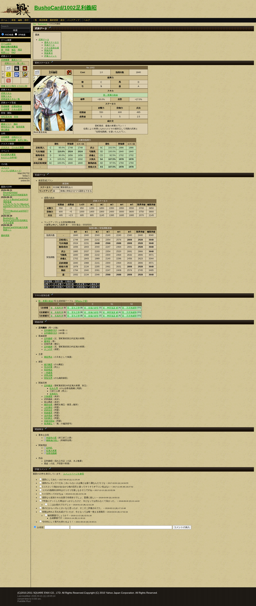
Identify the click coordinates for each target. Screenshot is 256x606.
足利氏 (49, 448)
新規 (13, 20)
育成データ (49, 45)
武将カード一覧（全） (15, 63)
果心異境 (5, 130)
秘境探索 (20, 127)
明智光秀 (48, 378)
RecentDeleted (10, 192)
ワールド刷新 (17, 147)
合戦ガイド (16, 137)
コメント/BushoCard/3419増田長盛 (15, 200)
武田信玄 (48, 410)
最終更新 (54, 20)
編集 (20, 20)
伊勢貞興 (48, 375)
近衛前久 (54, 394)
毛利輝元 (48, 418)
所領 (16, 116)
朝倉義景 (48, 413)
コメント (5, 168)
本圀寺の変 (51, 437)
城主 (13, 49)
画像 (3, 86)
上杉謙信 (48, 407)
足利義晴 (48, 338)
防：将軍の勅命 (110, 95)
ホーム (4, 20)
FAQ (13, 52)
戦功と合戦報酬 (8, 140)
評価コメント (50, 56)
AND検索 (9, 34)
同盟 (7, 49)
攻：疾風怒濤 (57, 308)
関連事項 (48, 53)
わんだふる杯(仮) (9, 157)
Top (34, 24)
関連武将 (48, 50)
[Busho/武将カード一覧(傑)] (25, 76)
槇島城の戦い (52, 440)
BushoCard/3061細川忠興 (15, 227)
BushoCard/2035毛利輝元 (15, 220)
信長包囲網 (51, 453)
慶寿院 (47, 341)
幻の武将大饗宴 (8, 154)
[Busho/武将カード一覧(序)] (16, 76)
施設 (16, 124)
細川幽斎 (48, 364)
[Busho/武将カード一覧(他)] (8, 82)
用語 (20, 49)
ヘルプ (87, 20)
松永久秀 (54, 388)
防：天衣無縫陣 (129, 308)
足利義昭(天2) (50, 330)
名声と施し (23, 140)
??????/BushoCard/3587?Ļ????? (15, 212)
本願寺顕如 (49, 421)
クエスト (5, 147)
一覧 (35, 20)
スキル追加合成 (51, 48)
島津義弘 (48, 423)
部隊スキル (6, 96)
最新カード (16, 60)
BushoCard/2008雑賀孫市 (15, 195)
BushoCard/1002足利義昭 (65, 7)
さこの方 (48, 349)
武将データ (44, 39)
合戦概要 (5, 137)
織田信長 (48, 404)
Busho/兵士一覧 (10, 218)
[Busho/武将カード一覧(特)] (25, 70)
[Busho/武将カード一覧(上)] (8, 76)
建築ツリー (6, 124)
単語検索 (43, 20)
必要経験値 (16, 106)
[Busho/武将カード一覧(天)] (8, 70)
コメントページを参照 (73, 474)
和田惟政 (48, 370)
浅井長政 (48, 415)
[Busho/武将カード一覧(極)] (16, 70)
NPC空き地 (6, 116)
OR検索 (21, 34)
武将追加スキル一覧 (10, 99)
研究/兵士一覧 (7, 127)
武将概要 (5, 60)
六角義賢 (48, 396)
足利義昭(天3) (50, 333)
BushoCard (42, 24)
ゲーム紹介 (6, 44)
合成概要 (5, 109)
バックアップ (73, 20)
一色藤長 (48, 372)
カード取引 (11, 86)
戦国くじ (5, 52)
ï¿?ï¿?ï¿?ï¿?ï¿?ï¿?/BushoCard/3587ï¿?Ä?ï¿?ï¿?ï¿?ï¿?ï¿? (16, 206)
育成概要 (5, 106)
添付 (26, 20)
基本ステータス (51, 42)
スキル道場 (16, 109)
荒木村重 (48, 367)
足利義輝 (48, 346)
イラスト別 (22, 86)
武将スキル (6, 93)
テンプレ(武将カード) (11, 171)
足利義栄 (48, 385)
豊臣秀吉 (48, 357)
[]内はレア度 (81, 301)
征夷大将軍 (51, 450)
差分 (62, 20)
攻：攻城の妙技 (91, 308)
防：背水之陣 (73, 308)
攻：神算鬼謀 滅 (110, 308)
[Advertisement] (62, 557)
